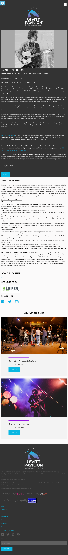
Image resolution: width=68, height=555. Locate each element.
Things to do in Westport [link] (8, 530)
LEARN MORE (14, 370)
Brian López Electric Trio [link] (18, 423)
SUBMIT (6, 549)
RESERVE (6, 175)
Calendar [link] (3, 513)
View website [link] (5, 278)
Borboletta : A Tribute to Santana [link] (22, 360)
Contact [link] (3, 527)
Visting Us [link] (4, 509)
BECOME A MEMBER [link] (8, 135)
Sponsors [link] (4, 523)
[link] (2, 3)
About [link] (3, 506)
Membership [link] (4, 516)
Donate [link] (3, 520)
